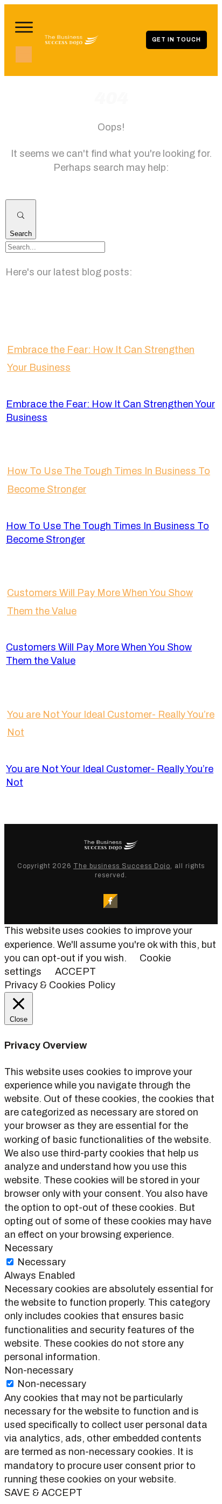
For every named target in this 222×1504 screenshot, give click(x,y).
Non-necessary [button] (38, 1370)
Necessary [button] (28, 1248)
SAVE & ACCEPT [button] (43, 1492)
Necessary (41, 1262)
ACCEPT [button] (75, 971)
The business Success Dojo (121, 866)
